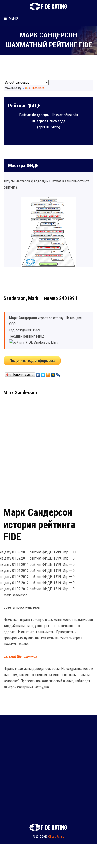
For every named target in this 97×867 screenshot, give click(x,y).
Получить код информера (32, 361)
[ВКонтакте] (38, 374)
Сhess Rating (56, 836)
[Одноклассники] (48, 374)
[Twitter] (43, 374)
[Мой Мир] (53, 374)
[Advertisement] (48, 449)
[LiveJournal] (58, 374)
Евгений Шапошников (20, 656)
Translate (38, 88)
